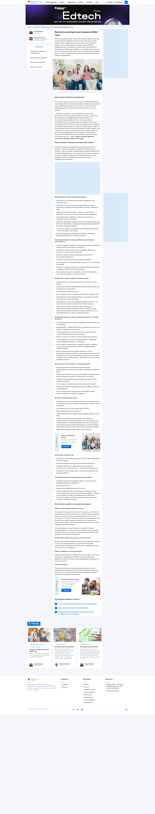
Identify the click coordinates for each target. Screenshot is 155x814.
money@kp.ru (115, 691)
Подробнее (66, 590)
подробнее (66, 446)
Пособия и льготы (37, 27)
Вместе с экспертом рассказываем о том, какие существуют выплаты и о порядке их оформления (39, 655)
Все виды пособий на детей (89, 647)
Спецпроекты (88, 702)
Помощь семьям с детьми (47, 27)
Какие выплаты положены (39, 58)
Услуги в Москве (89, 700)
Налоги (81, 2)
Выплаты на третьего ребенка (64, 647)
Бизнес (62, 2)
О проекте (119, 2)
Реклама (110, 2)
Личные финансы (51, 2)
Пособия (89, 2)
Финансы (29, 27)
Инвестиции (72, 2)
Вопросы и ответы (36, 67)
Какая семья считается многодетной (38, 52)
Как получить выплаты (38, 62)
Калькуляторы (88, 697)
